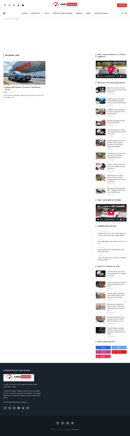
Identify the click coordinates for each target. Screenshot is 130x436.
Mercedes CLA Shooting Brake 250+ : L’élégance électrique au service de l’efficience (116, 190)
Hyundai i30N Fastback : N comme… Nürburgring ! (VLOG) (23, 88)
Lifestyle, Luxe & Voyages (63, 13)
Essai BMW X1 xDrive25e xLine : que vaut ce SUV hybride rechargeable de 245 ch (116, 155)
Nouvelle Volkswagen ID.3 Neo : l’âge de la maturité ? (116, 121)
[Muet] (121, 76)
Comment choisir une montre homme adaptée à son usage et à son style (116, 131)
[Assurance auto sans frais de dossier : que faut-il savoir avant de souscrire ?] (100, 90)
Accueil (25, 13)
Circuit (5, 92)
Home (13, 18)
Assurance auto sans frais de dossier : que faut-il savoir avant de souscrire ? (116, 89)
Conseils (79, 13)
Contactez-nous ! (101, 13)
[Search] (126, 13)
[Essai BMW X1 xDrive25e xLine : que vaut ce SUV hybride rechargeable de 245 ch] (100, 155)
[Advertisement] (65, 36)
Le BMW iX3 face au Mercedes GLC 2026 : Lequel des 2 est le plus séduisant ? (116, 111)
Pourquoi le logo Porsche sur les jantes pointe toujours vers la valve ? (116, 284)
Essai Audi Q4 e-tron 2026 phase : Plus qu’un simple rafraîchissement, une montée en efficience (116, 178)
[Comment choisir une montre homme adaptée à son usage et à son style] (100, 132)
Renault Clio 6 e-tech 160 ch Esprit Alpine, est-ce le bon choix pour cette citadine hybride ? (112, 234)
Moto (47, 13)
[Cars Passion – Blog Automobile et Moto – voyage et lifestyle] (65, 5)
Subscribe (122, 5)
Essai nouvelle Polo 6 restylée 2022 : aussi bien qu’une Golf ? (111, 250)
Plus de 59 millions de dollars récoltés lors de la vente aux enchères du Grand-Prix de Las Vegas (116, 331)
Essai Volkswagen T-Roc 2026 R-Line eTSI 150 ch (112, 242)
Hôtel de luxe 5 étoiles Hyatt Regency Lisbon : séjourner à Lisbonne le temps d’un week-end (116, 307)
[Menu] (4, 13)
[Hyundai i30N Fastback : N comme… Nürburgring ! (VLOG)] (24, 73)
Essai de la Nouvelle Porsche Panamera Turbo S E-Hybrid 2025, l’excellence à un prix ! (115, 319)
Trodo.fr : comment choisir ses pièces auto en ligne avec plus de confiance (116, 166)
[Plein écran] (124, 76)
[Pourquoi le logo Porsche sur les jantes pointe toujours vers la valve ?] (100, 284)
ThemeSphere (75, 429)
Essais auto (35, 13)
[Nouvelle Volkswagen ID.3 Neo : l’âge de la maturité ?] (100, 123)
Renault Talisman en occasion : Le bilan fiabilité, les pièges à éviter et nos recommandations (116, 100)
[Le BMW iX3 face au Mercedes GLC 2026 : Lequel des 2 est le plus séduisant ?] (100, 112)
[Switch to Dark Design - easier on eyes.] (123, 13)
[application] (111, 69)
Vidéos (88, 13)
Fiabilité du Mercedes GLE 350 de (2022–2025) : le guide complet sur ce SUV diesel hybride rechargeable (116, 143)
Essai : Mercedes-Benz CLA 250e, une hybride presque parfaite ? (112, 259)
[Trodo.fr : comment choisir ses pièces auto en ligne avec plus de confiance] (100, 166)
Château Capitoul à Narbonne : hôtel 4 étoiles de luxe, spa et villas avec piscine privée (116, 295)
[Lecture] (98, 76)
